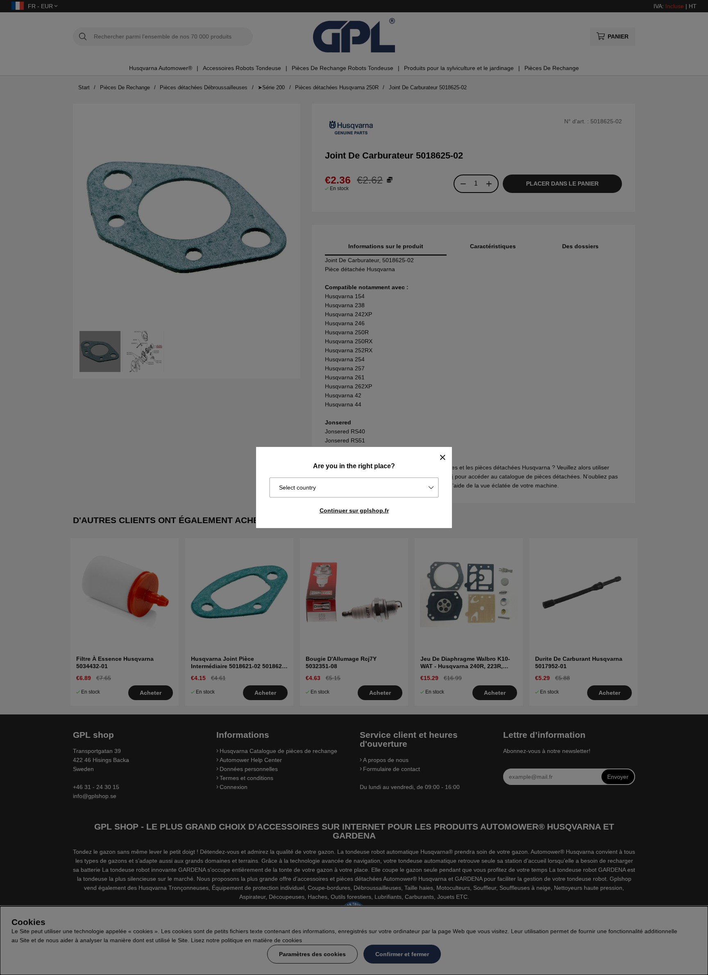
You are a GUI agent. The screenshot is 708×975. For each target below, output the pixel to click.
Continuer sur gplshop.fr (354, 510)
